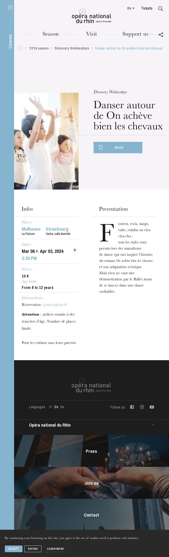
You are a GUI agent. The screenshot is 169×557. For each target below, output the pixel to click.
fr (50, 406)
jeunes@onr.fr (55, 305)
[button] (161, 8)
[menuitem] (130, 8)
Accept (13, 549)
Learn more (55, 549)
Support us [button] (135, 34)
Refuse (33, 549)
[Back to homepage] (91, 16)
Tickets (146, 8)
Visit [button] (91, 34)
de (62, 406)
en (129, 8)
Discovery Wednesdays (72, 48)
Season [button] (50, 34)
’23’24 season (39, 48)
